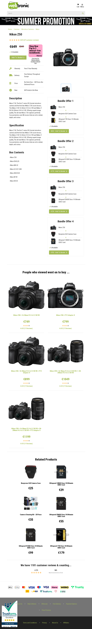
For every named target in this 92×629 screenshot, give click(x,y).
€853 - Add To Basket (58, 131)
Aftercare (45, 604)
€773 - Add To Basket (58, 171)
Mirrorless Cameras (27, 29)
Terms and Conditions (30, 623)
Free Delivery (57, 604)
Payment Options (71, 604)
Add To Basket (17, 57)
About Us (55, 623)
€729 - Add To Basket (58, 211)
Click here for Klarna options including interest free (35, 61)
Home (10, 29)
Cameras (17, 29)
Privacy (44, 623)
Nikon (37, 29)
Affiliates (66, 623)
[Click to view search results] (83, 14)
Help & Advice (31, 604)
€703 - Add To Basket (58, 252)
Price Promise (46, 610)
